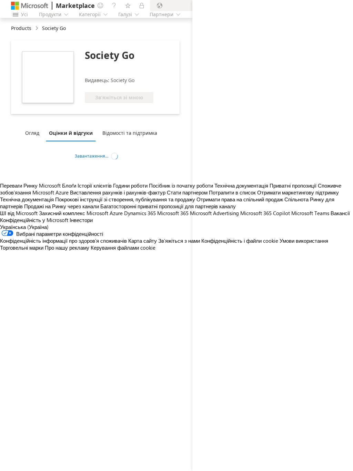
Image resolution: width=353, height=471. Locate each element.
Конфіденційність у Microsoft (34, 220)
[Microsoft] (29, 6)
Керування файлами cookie (123, 247)
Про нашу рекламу (67, 247)
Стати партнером (187, 192)
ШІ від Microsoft (19, 213)
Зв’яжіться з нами (179, 240)
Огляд (32, 133)
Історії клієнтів (95, 185)
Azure (116, 213)
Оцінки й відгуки (71, 133)
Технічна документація (27, 199)
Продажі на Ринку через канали (61, 206)
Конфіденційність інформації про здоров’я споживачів (63, 240)
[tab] (34, 132)
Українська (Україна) (24, 226)
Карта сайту (142, 240)
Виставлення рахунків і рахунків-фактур (117, 192)
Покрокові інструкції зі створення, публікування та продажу (125, 199)
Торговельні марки (21, 247)
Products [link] (21, 28)
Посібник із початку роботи (181, 185)
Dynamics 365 (140, 213)
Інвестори (81, 220)
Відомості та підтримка (129, 133)
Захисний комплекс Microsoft (73, 213)
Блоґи (69, 185)
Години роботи (130, 185)
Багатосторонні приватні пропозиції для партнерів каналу (168, 206)
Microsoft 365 (173, 213)
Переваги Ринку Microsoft (30, 185)
